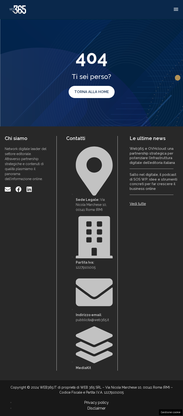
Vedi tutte (138, 204)
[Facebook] (18, 189)
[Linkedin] (29, 189)
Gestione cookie (170, 412)
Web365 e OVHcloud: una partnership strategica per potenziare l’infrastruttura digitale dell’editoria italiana (152, 155)
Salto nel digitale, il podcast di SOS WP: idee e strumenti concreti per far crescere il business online (153, 181)
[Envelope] (8, 189)
